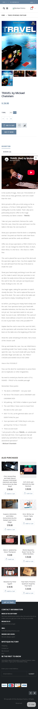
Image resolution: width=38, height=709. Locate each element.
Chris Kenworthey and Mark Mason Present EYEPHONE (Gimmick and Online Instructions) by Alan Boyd (10, 481)
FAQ (3, 653)
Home (3, 15)
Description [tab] (6, 146)
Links (31, 2)
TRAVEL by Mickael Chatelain (13, 94)
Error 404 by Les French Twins (28, 515)
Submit (31, 674)
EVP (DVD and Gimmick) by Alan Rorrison (28, 484)
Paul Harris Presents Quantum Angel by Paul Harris (28, 584)
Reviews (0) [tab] (7, 152)
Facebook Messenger (8, 624)
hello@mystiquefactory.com (10, 631)
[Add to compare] (24, 125)
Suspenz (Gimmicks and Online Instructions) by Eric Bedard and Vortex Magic (10, 518)
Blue (14, 112)
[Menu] (7, 8)
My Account (5, 651)
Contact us (5, 648)
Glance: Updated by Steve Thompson (9, 551)
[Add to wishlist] (19, 125)
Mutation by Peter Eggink (9, 583)
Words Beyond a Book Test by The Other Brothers (28, 552)
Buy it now (9, 132)
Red (11, 112)
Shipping (4, 646)
